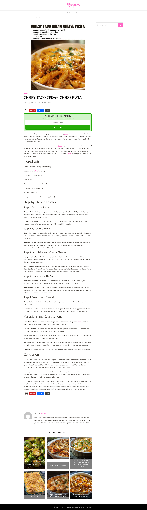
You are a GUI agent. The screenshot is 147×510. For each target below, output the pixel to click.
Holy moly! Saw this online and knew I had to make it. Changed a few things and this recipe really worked (81, 462)
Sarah (25, 102)
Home (61, 13)
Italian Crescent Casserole (57, 465)
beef (36, 171)
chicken (79, 322)
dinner (60, 146)
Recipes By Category (73, 13)
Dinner (25, 93)
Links (85, 13)
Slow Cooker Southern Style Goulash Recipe (81, 495)
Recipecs (68, 507)
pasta (66, 134)
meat (69, 154)
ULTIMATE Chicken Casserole (34, 495)
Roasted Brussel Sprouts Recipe (35, 465)
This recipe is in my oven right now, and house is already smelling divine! (57, 494)
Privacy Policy (89, 507)
